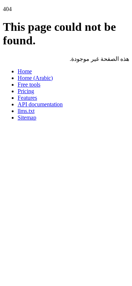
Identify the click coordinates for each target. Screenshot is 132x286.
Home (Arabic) (35, 78)
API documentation (40, 104)
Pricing (26, 91)
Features (27, 98)
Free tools (29, 84)
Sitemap (27, 117)
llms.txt (26, 111)
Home (25, 71)
